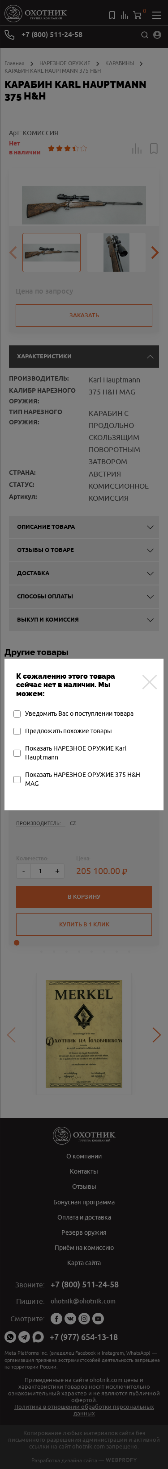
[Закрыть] (149, 682)
